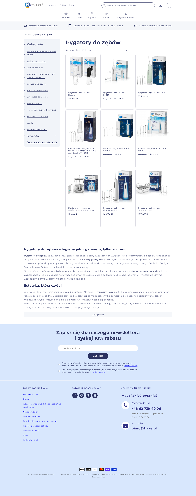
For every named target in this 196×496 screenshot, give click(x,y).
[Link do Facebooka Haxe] (75, 395)
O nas (26, 399)
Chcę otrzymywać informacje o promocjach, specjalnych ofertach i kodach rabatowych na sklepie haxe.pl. (99, 371)
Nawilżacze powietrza (37, 90)
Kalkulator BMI (30, 440)
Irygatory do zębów (36, 84)
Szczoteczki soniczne (37, 116)
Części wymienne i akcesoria (42, 142)
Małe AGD (107, 17)
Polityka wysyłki (161, 474)
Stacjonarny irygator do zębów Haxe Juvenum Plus (81, 209)
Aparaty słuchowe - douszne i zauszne (41, 53)
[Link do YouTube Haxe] (95, 395)
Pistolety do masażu (37, 129)
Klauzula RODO (31, 430)
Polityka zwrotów (32, 416)
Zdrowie (66, 17)
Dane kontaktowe (99, 477)
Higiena (92, 17)
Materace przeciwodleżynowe (41, 110)
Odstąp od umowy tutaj (70, 474)
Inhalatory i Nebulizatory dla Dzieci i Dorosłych (41, 76)
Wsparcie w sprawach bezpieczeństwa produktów (42, 405)
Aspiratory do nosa (36, 61)
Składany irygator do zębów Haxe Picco (116, 149)
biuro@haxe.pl (144, 428)
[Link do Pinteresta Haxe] (88, 395)
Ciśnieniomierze (35, 68)
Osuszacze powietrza (37, 97)
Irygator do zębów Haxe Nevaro (79, 94)
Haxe (27, 34)
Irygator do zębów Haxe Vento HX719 (152, 149)
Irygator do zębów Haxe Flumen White (114, 209)
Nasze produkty (31, 412)
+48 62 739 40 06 (146, 409)
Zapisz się (98, 356)
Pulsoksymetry (34, 103)
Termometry (33, 136)
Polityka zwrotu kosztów (142, 474)
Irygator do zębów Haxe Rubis (152, 93)
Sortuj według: (72, 50)
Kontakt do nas (30, 394)
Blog (25, 435)
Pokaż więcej (130, 365)
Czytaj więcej (98, 315)
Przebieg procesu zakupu (35, 426)
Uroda (79, 17)
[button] (128, 5)
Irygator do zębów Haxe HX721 (114, 94)
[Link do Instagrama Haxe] (81, 395)
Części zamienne (125, 17)
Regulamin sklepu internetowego (40, 421)
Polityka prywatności (91, 474)
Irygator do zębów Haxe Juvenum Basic (149, 209)
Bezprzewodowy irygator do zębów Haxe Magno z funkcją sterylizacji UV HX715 (82, 150)
